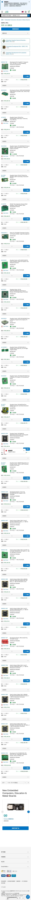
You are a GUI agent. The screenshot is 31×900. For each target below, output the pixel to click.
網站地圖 (3, 883)
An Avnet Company (5, 890)
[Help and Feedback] (28, 897)
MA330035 (3, 260)
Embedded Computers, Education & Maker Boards (17, 19)
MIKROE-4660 (4, 694)
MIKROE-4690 (4, 579)
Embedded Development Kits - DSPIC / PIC (17, 46)
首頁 (2, 19)
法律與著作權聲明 (11, 881)
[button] (2, 12)
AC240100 (3, 204)
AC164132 (3, 117)
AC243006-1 (4, 347)
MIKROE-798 (4, 62)
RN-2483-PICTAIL (3, 176)
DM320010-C (4, 232)
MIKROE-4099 (4, 433)
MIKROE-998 (4, 549)
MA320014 (3, 375)
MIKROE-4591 (4, 723)
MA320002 (3, 146)
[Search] (28, 15)
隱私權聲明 (3, 881)
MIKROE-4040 (4, 665)
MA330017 (3, 289)
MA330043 (3, 90)
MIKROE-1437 (4, 637)
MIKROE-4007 (4, 520)
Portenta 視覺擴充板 (8, 819)
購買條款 (18, 881)
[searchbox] (14, 15)
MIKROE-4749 (4, 753)
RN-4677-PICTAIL (3, 405)
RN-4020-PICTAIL (3, 463)
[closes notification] (29, 2)
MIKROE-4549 (4, 491)
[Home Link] (8, 12)
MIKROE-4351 (4, 608)
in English (3, 887)
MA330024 (3, 318)
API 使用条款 (24, 881)
